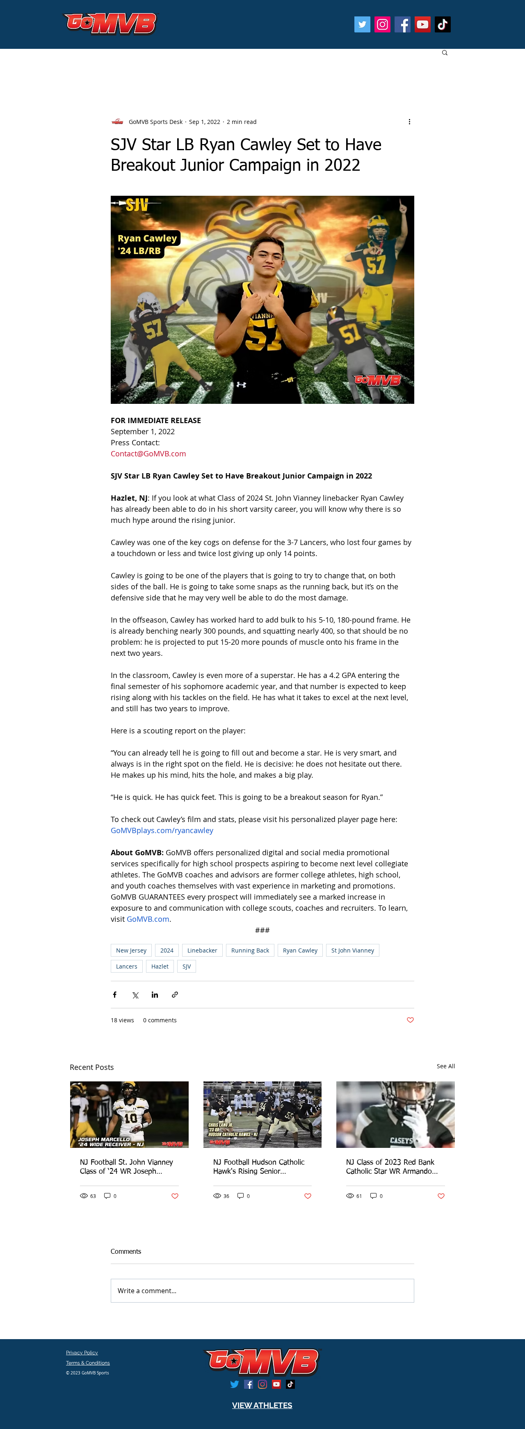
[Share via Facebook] (115, 994)
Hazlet (160, 966)
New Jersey (131, 950)
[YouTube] (423, 24)
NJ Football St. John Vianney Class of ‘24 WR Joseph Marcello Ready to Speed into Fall (127, 1167)
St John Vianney (352, 950)
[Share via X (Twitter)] (135, 994)
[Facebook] (403, 24)
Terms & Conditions (88, 1363)
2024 (166, 950)
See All (446, 1066)
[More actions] (409, 121)
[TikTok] (443, 24)
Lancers (126, 966)
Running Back (250, 950)
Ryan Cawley (300, 950)
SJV (187, 966)
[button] (445, 52)
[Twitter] (362, 24)
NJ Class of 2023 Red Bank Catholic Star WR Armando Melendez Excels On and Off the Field (391, 1167)
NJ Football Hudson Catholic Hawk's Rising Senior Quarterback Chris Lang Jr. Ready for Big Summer (258, 1167)
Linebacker (202, 950)
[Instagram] (382, 24)
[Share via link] (175, 994)
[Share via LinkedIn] (155, 994)
